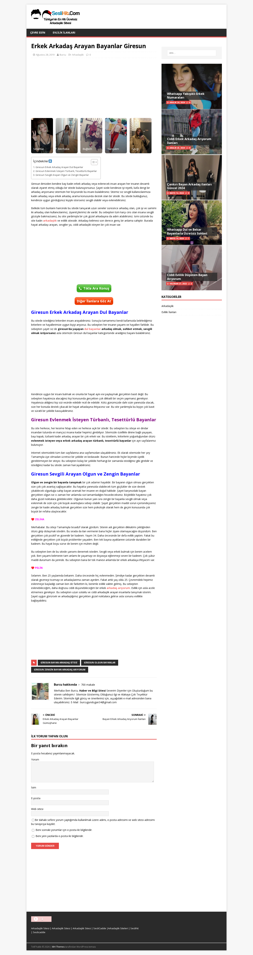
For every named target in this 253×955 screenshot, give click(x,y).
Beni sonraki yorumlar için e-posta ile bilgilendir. (64, 830)
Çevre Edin (37, 32)
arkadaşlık (50, 220)
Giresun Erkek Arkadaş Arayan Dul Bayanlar (59, 167)
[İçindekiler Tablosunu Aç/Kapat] (92, 162)
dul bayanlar (92, 329)
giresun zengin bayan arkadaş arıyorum (59, 669)
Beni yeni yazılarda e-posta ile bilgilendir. (60, 836)
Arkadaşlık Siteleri (118, 928)
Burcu (63, 54)
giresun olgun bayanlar (99, 662)
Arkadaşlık (78, 54)
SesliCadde (99, 928)
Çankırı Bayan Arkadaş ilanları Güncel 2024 (189, 186)
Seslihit (134, 928)
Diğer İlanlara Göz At (94, 301)
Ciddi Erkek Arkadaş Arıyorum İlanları (189, 141)
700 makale (88, 684)
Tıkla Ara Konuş (96, 288)
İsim (33, 787)
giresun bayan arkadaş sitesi (59, 662)
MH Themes (58, 946)
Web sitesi (37, 809)
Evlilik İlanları (64, 32)
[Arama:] (191, 53)
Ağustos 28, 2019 (45, 54)
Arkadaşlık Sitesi (40, 928)
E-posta (35, 798)
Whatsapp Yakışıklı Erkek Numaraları (185, 96)
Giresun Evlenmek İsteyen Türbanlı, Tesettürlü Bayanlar (66, 171)
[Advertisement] (94, 87)
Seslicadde (39, 932)
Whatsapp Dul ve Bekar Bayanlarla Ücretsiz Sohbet (187, 231)
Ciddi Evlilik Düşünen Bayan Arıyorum (187, 277)
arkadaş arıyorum (118, 588)
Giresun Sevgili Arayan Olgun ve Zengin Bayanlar (62, 175)
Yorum (35, 759)
